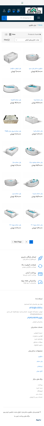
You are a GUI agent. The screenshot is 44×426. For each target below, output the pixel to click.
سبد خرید (39, 388)
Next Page (17, 242)
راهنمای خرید (38, 339)
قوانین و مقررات (37, 336)
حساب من (39, 394)
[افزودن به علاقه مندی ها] (28, 65)
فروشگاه (39, 391)
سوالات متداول (37, 342)
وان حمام (39, 361)
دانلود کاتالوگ (38, 345)
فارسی (18, 3)
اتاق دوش (39, 371)
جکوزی (40, 356)
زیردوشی (39, 366)
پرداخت (40, 385)
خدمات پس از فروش (36, 397)
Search (4, 18)
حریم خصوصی (38, 333)
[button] (37, 65)
